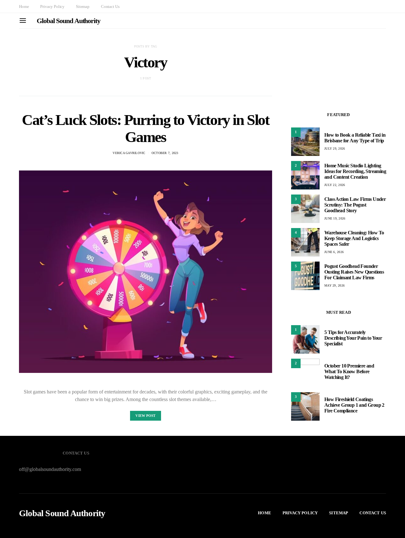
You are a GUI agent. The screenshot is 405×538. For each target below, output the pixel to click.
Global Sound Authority (68, 21)
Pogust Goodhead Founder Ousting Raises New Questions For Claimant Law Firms (354, 271)
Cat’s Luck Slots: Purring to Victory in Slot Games (145, 128)
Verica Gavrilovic (129, 153)
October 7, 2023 (165, 153)
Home (24, 6)
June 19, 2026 (334, 218)
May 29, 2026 (334, 285)
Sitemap (83, 6)
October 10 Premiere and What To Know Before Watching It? (349, 371)
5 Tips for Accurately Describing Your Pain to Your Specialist (353, 338)
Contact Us (110, 6)
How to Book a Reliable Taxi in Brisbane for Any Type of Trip (354, 137)
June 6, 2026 (334, 252)
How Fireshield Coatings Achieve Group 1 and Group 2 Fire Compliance (354, 405)
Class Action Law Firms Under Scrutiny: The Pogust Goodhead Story (355, 204)
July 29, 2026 (334, 148)
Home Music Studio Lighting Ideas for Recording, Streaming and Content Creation (355, 171)
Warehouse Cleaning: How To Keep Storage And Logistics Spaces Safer (354, 238)
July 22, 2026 (334, 185)
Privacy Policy (52, 6)
